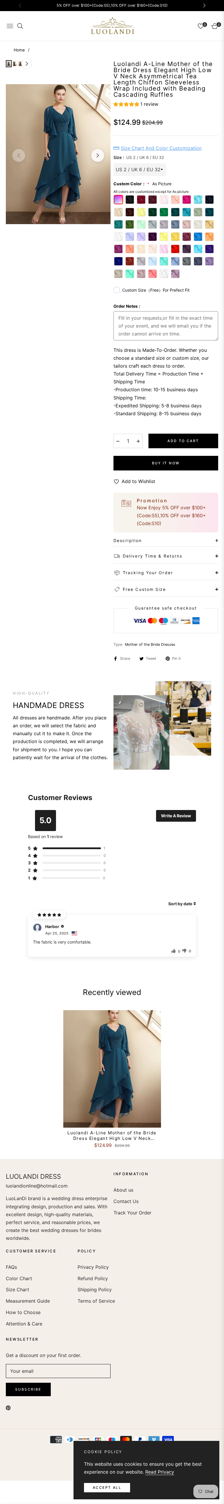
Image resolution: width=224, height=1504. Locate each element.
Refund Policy (93, 1278)
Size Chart (17, 1289)
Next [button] (97, 155)
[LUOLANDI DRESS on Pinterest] (8, 1407)
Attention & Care (24, 1324)
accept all (107, 1487)
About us (123, 1190)
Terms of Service (96, 1301)
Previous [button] (18, 155)
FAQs (11, 1267)
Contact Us (126, 1201)
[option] (58, 154)
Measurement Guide (28, 1301)
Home (19, 49)
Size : (138, 157)
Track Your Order (132, 1213)
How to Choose (23, 1312)
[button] (135, 105)
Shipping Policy (95, 1289)
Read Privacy (159, 1472)
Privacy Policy (93, 1267)
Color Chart (19, 1278)
